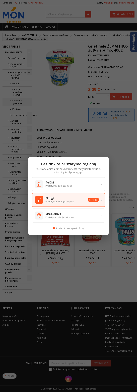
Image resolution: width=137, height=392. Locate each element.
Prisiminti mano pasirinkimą (70, 228)
